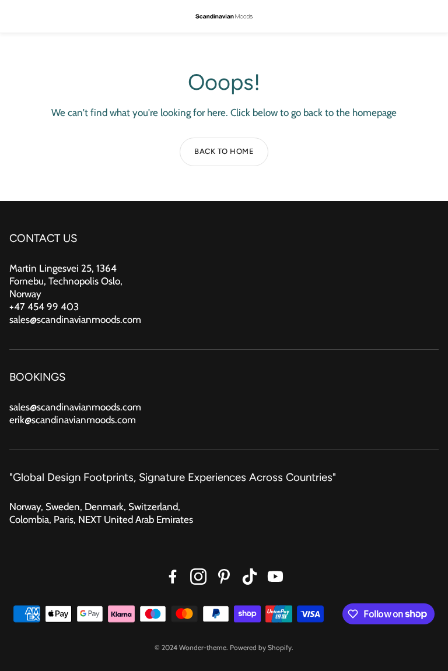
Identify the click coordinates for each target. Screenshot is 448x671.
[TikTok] (250, 576)
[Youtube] (275, 576)
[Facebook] (172, 576)
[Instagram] (198, 576)
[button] (17, 16)
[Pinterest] (224, 576)
